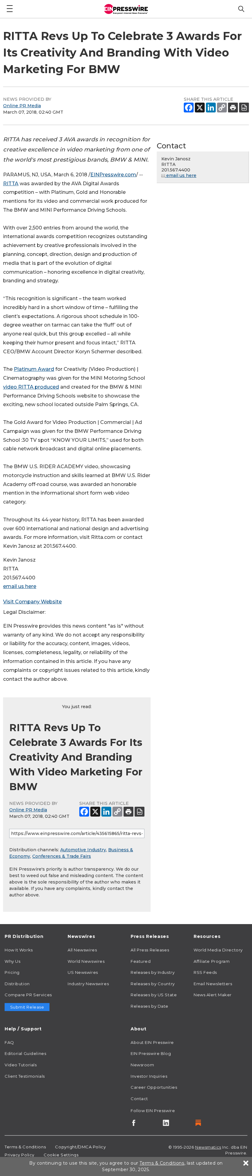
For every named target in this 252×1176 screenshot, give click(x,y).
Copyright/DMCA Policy (80, 1146)
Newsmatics (208, 1147)
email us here (19, 586)
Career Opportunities (154, 1087)
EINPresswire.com (113, 175)
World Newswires (86, 961)
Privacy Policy (19, 1154)
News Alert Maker (213, 994)
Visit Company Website (32, 602)
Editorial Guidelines (25, 1053)
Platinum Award (34, 369)
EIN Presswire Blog (151, 1053)
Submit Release (27, 1007)
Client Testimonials (25, 1076)
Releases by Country (153, 983)
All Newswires (82, 949)
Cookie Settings (61, 1154)
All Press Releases (150, 949)
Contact (139, 1098)
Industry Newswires (88, 983)
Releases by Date (149, 1006)
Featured (141, 961)
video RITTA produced (31, 387)
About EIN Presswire (152, 1042)
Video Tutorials (21, 1064)
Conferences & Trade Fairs (61, 856)
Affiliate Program (212, 961)
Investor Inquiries (149, 1076)
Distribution (17, 983)
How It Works (19, 949)
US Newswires (83, 972)
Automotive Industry (83, 850)
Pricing (12, 972)
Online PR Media (22, 105)
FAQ (9, 1042)
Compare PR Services (28, 994)
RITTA (10, 183)
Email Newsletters (213, 983)
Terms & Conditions (25, 1146)
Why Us (12, 961)
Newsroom (142, 1064)
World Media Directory (218, 949)
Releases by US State (154, 994)
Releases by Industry (153, 972)
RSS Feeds (205, 972)
